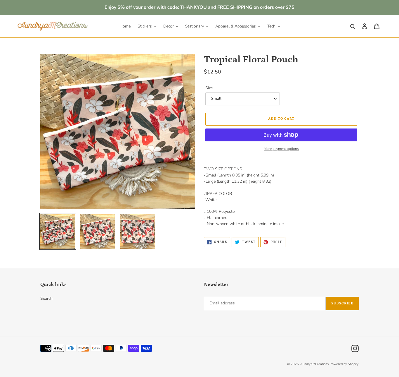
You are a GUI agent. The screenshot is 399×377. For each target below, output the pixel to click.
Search (46, 298)
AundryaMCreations (314, 364)
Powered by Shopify (344, 364)
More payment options (281, 148)
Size (209, 88)
